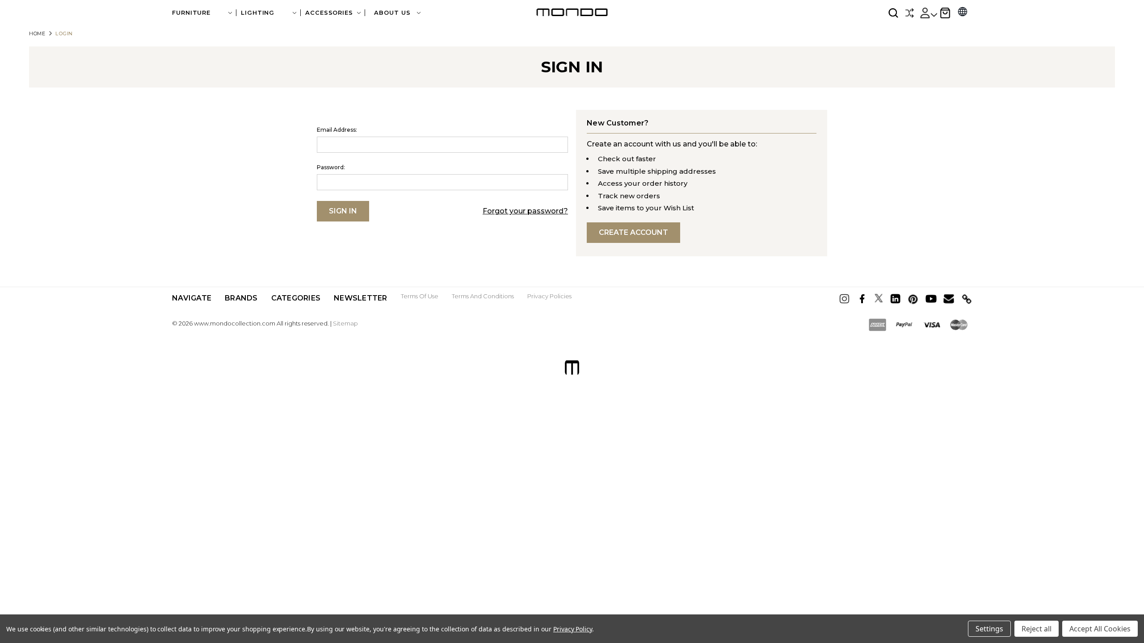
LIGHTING (257, 12)
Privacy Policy (572, 629)
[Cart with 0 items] (945, 13)
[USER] (928, 13)
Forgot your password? (525, 211)
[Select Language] (962, 12)
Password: (331, 167)
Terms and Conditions (483, 296)
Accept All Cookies (1100, 629)
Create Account (633, 232)
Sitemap (345, 323)
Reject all (1036, 629)
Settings (989, 629)
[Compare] (909, 13)
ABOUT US (393, 12)
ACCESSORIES (329, 12)
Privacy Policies (549, 296)
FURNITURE (191, 12)
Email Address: (337, 129)
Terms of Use (419, 296)
